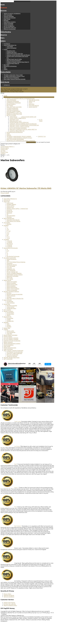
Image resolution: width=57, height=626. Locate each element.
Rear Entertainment (9, 218)
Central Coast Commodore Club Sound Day (24, 125)
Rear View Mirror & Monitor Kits (15, 298)
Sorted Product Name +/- (8, 146)
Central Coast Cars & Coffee (14, 59)
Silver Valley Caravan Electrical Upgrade (14, 79)
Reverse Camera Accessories (14, 294)
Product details (5, 193)
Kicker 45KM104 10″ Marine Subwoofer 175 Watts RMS (26, 188)
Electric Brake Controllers (10, 335)
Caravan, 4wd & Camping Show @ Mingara (18, 55)
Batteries (6, 20)
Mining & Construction (10, 29)
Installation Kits (11, 269)
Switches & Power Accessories (12, 340)
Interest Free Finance (9, 602)
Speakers (6, 225)
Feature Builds (6, 72)
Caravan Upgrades (9, 16)
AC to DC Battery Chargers (11, 338)
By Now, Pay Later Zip (10, 604)
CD (7, 214)
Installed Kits (10, 321)
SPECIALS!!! (7, 200)
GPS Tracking (7, 310)
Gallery (3, 41)
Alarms (8, 315)
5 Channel (9, 245)
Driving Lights (10, 331)
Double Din (10, 211)
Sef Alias (3, 150)
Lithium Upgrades (8, 23)
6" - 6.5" (9, 231)
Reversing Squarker (12, 305)
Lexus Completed (11, 48)
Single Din (9, 210)
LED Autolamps (11, 332)
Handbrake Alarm (11, 308)
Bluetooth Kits (7, 317)
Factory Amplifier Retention (14, 273)
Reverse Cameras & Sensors (11, 291)
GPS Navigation (11, 215)
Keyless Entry (10, 314)
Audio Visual (10, 203)
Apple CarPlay (10, 206)
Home (3, 4)
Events (5, 49)
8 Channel (9, 246)
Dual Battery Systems (10, 22)
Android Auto (10, 207)
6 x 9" (8, 236)
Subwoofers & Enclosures (11, 248)
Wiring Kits (9, 277)
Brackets (9, 224)
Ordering (3, 153)
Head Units (7, 201)
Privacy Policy (7, 594)
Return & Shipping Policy (10, 605)
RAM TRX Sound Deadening (11, 77)
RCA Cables (10, 279)
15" (7, 249)
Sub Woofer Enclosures (13, 256)
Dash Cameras (8, 300)
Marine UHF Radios (12, 281)
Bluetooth (9, 213)
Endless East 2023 (12, 52)
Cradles (9, 319)
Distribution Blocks (12, 265)
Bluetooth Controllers (12, 276)
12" (7, 255)
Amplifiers (6, 239)
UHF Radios (7, 222)
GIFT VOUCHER (8, 359)
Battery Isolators (8, 342)
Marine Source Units (12, 284)
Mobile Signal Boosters (10, 347)
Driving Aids (7, 304)
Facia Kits (9, 267)
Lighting (6, 329)
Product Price (4, 152)
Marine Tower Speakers (13, 288)
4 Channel (9, 242)
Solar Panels (7, 19)
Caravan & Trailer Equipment (14, 353)
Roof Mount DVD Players (13, 221)
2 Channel (9, 241)
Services (4, 10)
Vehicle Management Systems (12, 343)
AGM (8, 324)
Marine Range (7, 280)
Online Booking (6, 32)
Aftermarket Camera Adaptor (15, 274)
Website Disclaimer (9, 595)
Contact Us (7, 85)
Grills (8, 260)
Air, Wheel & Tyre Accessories (15, 352)
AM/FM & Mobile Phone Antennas (16, 262)
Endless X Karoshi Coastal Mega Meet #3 (18, 62)
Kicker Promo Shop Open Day (15, 53)
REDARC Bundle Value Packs (11, 357)
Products (4, 7)
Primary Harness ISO (12, 272)
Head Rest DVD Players (13, 220)
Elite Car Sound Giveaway (14, 60)
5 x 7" (8, 232)
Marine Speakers (11, 286)
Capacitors (9, 263)
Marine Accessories (12, 290)
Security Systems (8, 311)
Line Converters (11, 266)
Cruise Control (10, 307)
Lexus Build (10, 46)
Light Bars (9, 333)
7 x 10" (8, 238)
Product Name (5, 148)
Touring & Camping (12, 356)
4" (7, 227)
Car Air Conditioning (9, 26)
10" (7, 253)
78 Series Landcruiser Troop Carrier (13, 75)
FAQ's (2, 38)
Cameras (9, 297)
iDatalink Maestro (11, 204)
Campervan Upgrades (10, 17)
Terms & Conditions (9, 596)
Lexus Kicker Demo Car (10, 45)
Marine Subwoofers (12, 287)
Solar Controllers (8, 349)
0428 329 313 (4, 87)
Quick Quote (5, 82)
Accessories (10, 301)
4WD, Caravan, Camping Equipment (13, 350)
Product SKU (4, 149)
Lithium (9, 325)
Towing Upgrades (8, 24)
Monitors (9, 293)
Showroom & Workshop (10, 66)
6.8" (8, 235)
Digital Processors (11, 259)
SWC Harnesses (11, 270)
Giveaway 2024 (11, 50)
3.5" (7, 228)
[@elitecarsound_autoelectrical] (5, 364)
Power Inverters (8, 336)
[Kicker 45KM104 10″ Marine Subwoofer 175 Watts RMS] (12, 185)
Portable (9, 326)
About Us (4, 35)
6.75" (8, 234)
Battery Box (7, 328)
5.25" (8, 229)
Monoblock (10, 243)
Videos (5, 69)
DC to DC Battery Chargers (11, 339)
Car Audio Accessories (10, 258)
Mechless (9, 217)
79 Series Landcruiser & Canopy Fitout (14, 76)
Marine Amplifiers (11, 283)
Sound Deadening (8, 345)
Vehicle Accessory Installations (12, 13)
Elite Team (6, 65)
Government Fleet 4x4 (10, 27)
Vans (5, 67)
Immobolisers (10, 312)
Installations (7, 43)
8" (7, 252)
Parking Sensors (11, 295)
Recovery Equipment (12, 354)
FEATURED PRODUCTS (10, 198)
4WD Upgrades (8, 15)
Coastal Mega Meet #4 (13, 63)
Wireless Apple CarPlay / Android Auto (17, 208)
